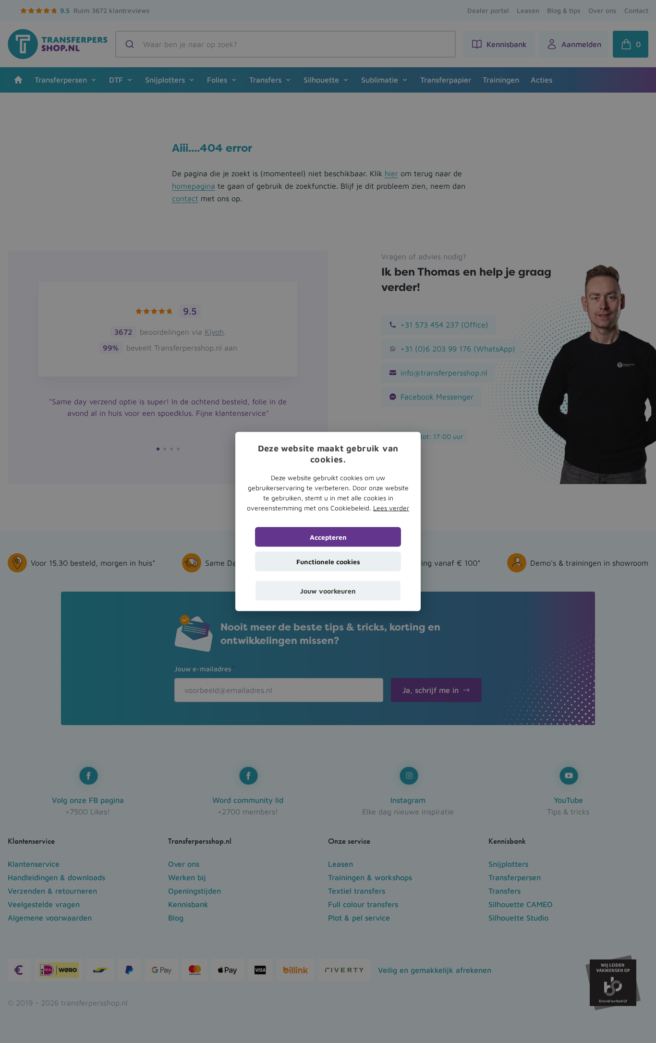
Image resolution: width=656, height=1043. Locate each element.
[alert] (328, 521)
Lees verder (391, 507)
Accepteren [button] (328, 537)
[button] (328, 590)
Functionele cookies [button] (328, 561)
